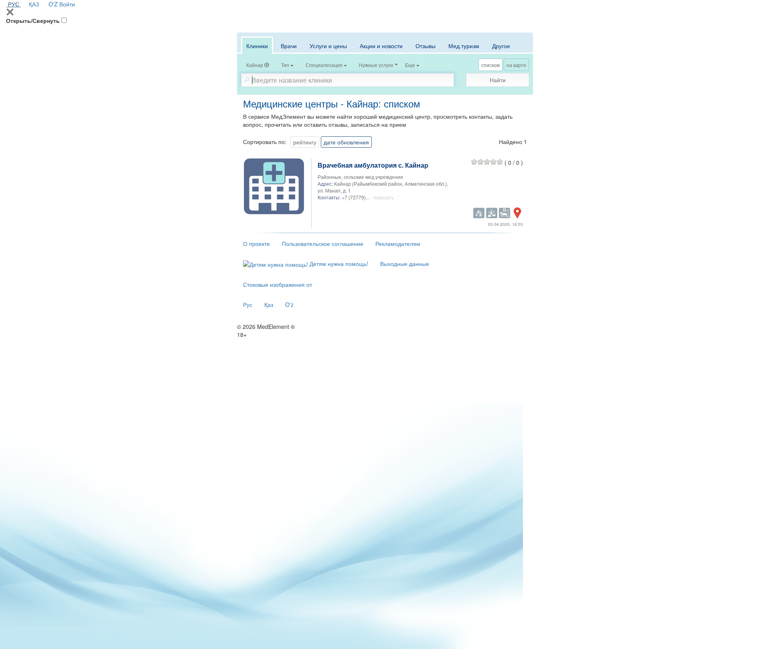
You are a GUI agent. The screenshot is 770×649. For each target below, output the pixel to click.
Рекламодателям (397, 243)
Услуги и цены (328, 46)
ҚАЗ (34, 4)
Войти (67, 4)
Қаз (268, 304)
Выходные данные (404, 264)
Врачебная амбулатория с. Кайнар (373, 165)
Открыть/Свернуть (33, 20)
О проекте (256, 243)
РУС (13, 4)
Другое (501, 46)
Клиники (257, 46)
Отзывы (425, 46)
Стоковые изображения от (277, 284)
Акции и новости (381, 46)
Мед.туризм (463, 46)
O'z (289, 304)
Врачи (289, 46)
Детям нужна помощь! (338, 264)
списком (490, 64)
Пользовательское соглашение (322, 243)
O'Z (53, 4)
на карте (516, 64)
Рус (247, 304)
